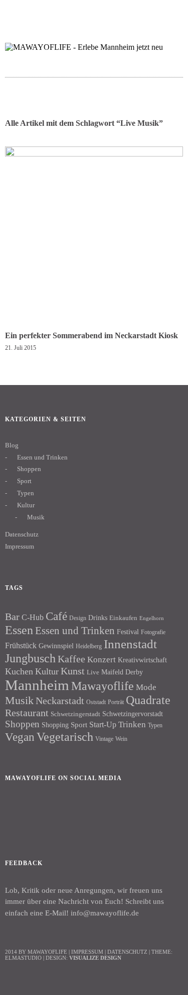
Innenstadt (130, 644)
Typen (25, 493)
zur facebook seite (130, 13)
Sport (24, 481)
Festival (128, 632)
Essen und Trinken (42, 457)
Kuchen (19, 671)
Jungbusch (30, 658)
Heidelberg (89, 646)
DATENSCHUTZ (127, 952)
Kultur (26, 505)
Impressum (19, 546)
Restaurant (27, 712)
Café (56, 616)
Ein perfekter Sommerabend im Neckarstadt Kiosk (91, 335)
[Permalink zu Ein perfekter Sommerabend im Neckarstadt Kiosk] (94, 153)
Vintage (104, 739)
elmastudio (23, 958)
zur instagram (150, 13)
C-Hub (33, 617)
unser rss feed (169, 13)
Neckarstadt (60, 700)
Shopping (55, 725)
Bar (12, 616)
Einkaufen (123, 618)
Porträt (116, 702)
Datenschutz (22, 534)
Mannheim (37, 685)
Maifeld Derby (122, 672)
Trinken (132, 724)
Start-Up (102, 724)
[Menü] (17, 12)
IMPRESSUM (87, 952)
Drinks (97, 618)
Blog (12, 445)
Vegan (20, 737)
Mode (146, 687)
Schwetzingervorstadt (132, 714)
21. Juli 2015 (20, 347)
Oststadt (96, 702)
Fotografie (153, 632)
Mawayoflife (102, 686)
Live (93, 672)
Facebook (17, 812)
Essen (19, 630)
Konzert (101, 659)
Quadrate (148, 700)
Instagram (44, 812)
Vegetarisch (65, 736)
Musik (36, 517)
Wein (121, 738)
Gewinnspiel (56, 646)
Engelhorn (151, 618)
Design (77, 618)
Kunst (73, 670)
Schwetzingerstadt (75, 714)
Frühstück (21, 645)
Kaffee (71, 658)
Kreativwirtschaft (142, 660)
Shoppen (29, 469)
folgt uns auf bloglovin (111, 13)
